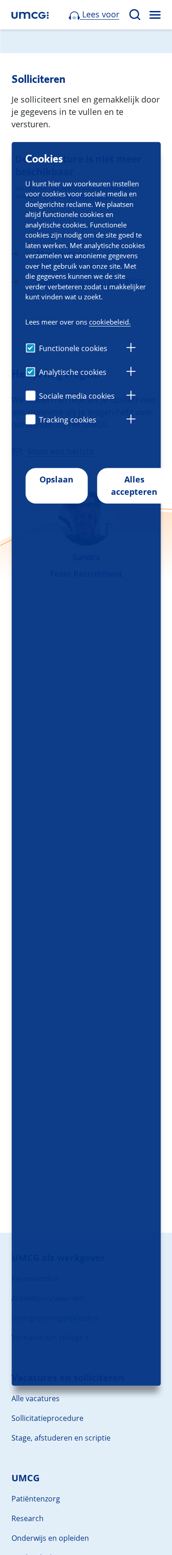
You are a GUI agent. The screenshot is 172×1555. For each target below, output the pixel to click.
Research (27, 1518)
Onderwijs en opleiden (50, 1538)
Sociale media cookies (77, 396)
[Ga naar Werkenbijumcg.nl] (30, 15)
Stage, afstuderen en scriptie (61, 1438)
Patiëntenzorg (35, 1499)
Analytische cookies (72, 372)
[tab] (131, 349)
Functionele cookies (73, 348)
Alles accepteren (134, 485)
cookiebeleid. (110, 321)
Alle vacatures (35, 1398)
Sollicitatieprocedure (47, 1418)
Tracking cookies (67, 420)
